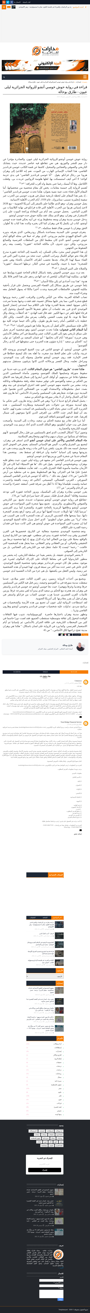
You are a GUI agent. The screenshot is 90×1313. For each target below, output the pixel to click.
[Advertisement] (45, 25)
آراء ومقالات (57, 1044)
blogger (74, 672)
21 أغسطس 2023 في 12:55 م (73, 683)
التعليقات (32, 917)
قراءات (59, 1103)
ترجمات (58, 1066)
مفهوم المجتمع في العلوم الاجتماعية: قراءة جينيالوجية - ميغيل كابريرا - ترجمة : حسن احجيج (41, 990)
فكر (60, 1096)
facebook (17, 672)
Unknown (78, 681)
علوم (59, 1092)
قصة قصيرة (57, 1107)
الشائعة (45, 917)
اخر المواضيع (57, 917)
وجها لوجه (58, 1114)
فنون (59, 1099)
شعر (28, 7)
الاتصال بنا (17, 2)
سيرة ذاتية (58, 1081)
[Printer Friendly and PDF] (65, 634)
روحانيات (58, 1073)
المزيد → (60, 1268)
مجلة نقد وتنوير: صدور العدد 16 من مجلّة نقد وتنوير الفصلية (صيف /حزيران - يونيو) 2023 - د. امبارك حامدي (40, 1028)
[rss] (4, 2)
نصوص (59, 1111)
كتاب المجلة (26, 2)
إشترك (44, 1170)
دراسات (58, 1070)
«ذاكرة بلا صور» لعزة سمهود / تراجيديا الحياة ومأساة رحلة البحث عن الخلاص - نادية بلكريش (40, 1221)
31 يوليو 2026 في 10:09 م (74, 724)
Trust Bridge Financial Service (71, 722)
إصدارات (78, 82)
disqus (45, 672)
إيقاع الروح (58, 1059)
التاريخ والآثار (57, 1055)
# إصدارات (77, 634)
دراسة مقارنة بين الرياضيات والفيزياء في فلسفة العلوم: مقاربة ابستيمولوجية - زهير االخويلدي (41, 925)
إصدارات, (83, 97)
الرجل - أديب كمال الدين (17, 7)
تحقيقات (58, 1062)
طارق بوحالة (68, 645)
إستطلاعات (57, 1047)
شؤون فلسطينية (56, 1085)
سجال (59, 1077)
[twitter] (7, 2)
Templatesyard (63, 1309)
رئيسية (85, 82)
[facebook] (11, 2)
